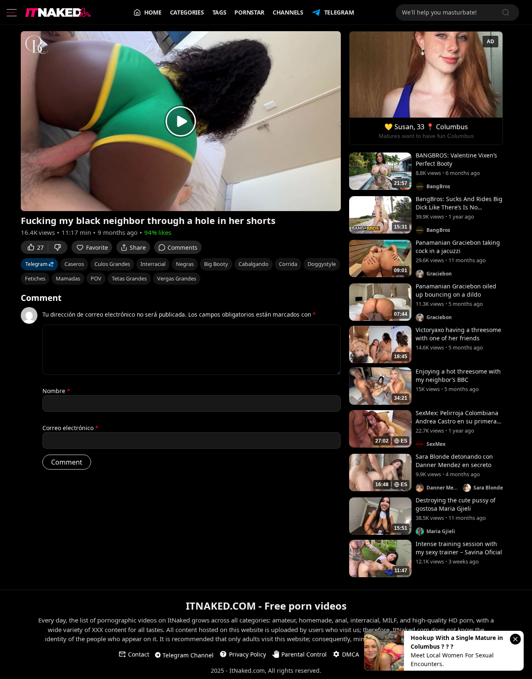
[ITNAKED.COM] (58, 12)
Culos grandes (112, 264)
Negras (185, 264)
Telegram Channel (188, 655)
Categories (187, 12)
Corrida (288, 264)
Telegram (339, 12)
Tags (219, 12)
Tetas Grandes (129, 278)
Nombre (56, 391)
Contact (138, 654)
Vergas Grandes (176, 278)
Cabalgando (253, 264)
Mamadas (68, 278)
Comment (41, 298)
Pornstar (249, 12)
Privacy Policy (247, 654)
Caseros (74, 264)
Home (153, 12)
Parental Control (304, 654)
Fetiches (35, 278)
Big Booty (216, 264)
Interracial (152, 264)
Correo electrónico (70, 428)
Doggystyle (322, 264)
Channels (288, 12)
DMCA (350, 654)
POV (96, 278)
